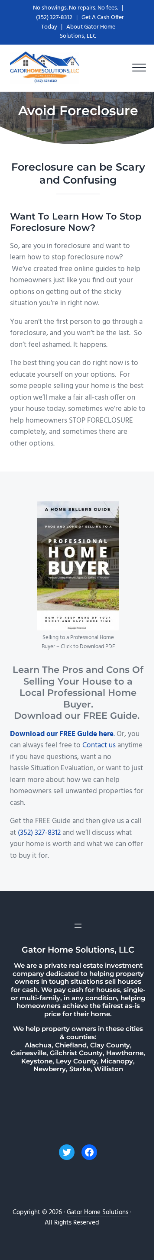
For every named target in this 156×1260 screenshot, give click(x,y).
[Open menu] (78, 926)
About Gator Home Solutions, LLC (87, 32)
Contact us (99, 745)
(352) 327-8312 (54, 17)
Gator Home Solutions (97, 1212)
